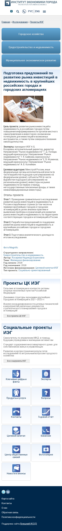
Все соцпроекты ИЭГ (16, 361)
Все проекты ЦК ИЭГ (16, 316)
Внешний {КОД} (28, 523)
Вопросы (46, 398)
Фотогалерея (46, 454)
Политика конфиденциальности (18, 517)
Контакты (16, 417)
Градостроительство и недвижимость (31, 47)
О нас (4, 508)
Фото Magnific (10, 247)
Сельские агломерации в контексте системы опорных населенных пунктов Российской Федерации (26, 290)
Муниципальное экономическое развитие (31, 60)
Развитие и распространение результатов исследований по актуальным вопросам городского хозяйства (30, 353)
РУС (30, 11)
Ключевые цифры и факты (16, 380)
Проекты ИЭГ (37, 22)
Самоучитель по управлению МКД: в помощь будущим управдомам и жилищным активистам (28, 339)
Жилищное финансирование (25, 260)
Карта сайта (8, 498)
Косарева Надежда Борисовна (28, 257)
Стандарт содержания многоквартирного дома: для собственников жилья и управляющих (30, 345)
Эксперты (46, 379)
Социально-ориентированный (34, 270)
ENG (37, 11)
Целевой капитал (16, 435)
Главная (6, 22)
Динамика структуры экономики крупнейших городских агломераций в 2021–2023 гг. (26, 298)
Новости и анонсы (16, 473)
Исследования (20, 22)
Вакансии (46, 435)
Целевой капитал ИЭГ (46, 268)
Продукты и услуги (16, 398)
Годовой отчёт (46, 417)
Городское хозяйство (31, 34)
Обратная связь (10, 512)
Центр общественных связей (16, 455)
